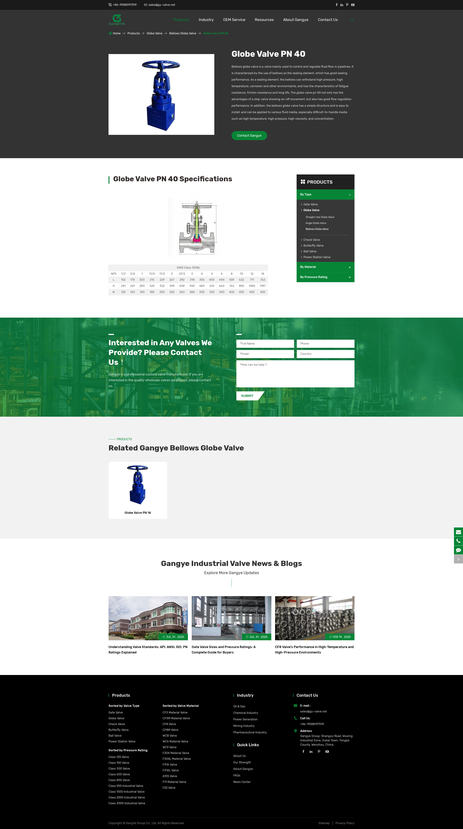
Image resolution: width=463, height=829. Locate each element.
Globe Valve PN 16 (138, 512)
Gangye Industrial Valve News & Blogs (231, 563)
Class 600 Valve (119, 774)
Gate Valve (310, 204)
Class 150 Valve (119, 762)
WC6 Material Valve (175, 741)
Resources (264, 19)
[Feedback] (458, 550)
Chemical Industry (245, 713)
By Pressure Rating (313, 277)
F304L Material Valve (177, 758)
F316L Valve (171, 770)
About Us (239, 756)
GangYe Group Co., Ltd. (142, 823)
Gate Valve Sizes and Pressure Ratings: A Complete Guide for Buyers (224, 649)
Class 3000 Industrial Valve (127, 803)
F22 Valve (169, 787)
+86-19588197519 (125, 5)
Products (181, 19)
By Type (305, 194)
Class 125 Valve (119, 757)
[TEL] (458, 541)
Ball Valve (310, 251)
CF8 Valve (169, 724)
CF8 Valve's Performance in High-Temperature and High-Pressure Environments (314, 649)
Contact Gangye (249, 136)
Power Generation (245, 719)
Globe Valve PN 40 (215, 33)
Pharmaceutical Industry (250, 732)
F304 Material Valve (176, 753)
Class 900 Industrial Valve (126, 786)
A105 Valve (170, 776)
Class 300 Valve (119, 768)
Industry (206, 19)
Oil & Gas (239, 706)
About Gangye (296, 19)
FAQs (236, 775)
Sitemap (324, 823)
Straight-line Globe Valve (320, 217)
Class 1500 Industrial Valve (127, 791)
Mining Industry (244, 726)
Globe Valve (154, 33)
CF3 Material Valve (175, 712)
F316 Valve (170, 764)
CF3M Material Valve (176, 718)
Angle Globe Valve (316, 223)
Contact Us (328, 19)
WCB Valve (170, 735)
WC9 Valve (170, 747)
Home (117, 33)
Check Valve (311, 240)
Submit (247, 396)
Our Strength (242, 762)
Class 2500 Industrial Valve (127, 797)
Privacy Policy (344, 823)
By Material (308, 267)
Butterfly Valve (313, 245)
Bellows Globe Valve (182, 33)
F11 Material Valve (174, 782)
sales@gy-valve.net (161, 5)
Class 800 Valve (119, 780)
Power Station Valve (316, 257)
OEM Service (234, 19)
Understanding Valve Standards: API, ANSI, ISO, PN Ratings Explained (148, 649)
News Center (242, 782)
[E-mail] (458, 531)
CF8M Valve (170, 730)
